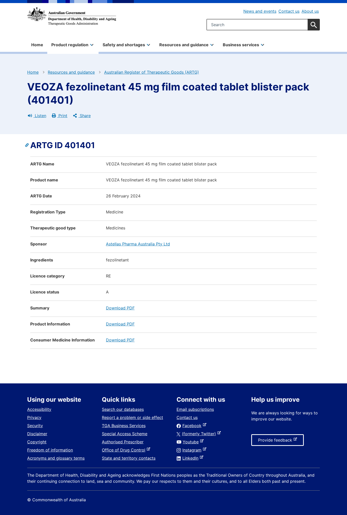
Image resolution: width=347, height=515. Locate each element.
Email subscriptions (195, 409)
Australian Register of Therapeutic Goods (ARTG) (151, 72)
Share (84, 115)
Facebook (192, 425)
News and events (259, 11)
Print (62, 115)
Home (37, 44)
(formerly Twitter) (200, 433)
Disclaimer (37, 433)
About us (310, 11)
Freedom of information (50, 449)
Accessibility (39, 409)
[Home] (71, 16)
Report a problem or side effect (132, 417)
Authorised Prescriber (123, 441)
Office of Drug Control (124, 449)
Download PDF (120, 307)
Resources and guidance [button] (184, 44)
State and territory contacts (128, 458)
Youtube (192, 441)
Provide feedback (276, 441)
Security (35, 425)
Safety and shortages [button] (124, 44)
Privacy (34, 417)
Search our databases (123, 409)
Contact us (288, 11)
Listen (40, 115)
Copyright (36, 441)
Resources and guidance (71, 72)
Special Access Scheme (124, 433)
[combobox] (263, 24)
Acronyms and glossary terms (56, 458)
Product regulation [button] (69, 44)
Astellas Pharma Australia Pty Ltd (138, 243)
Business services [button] (241, 44)
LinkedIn (191, 458)
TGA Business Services (124, 425)
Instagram (192, 449)
